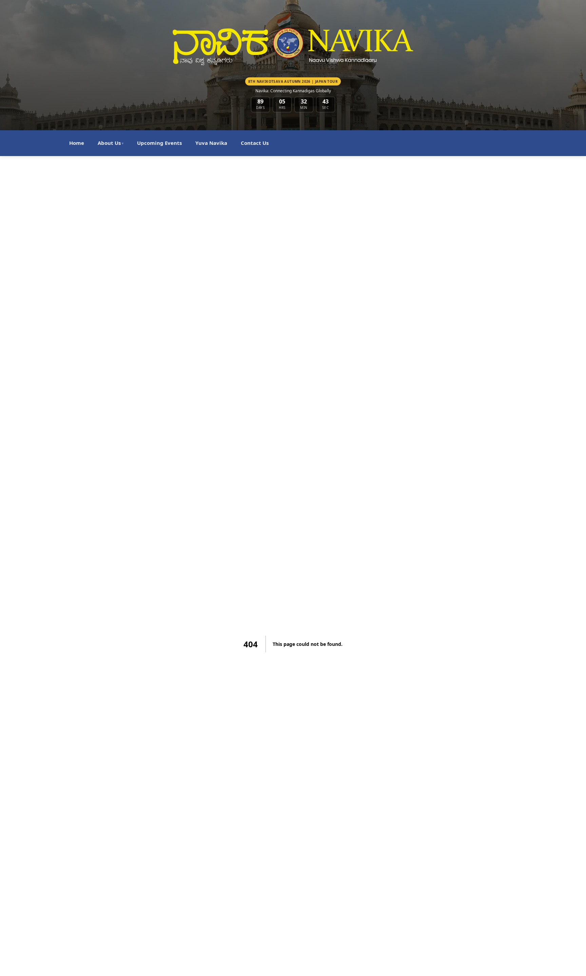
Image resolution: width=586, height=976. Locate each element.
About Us (110, 142)
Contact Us (255, 142)
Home (76, 142)
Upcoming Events (159, 142)
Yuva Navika (211, 142)
